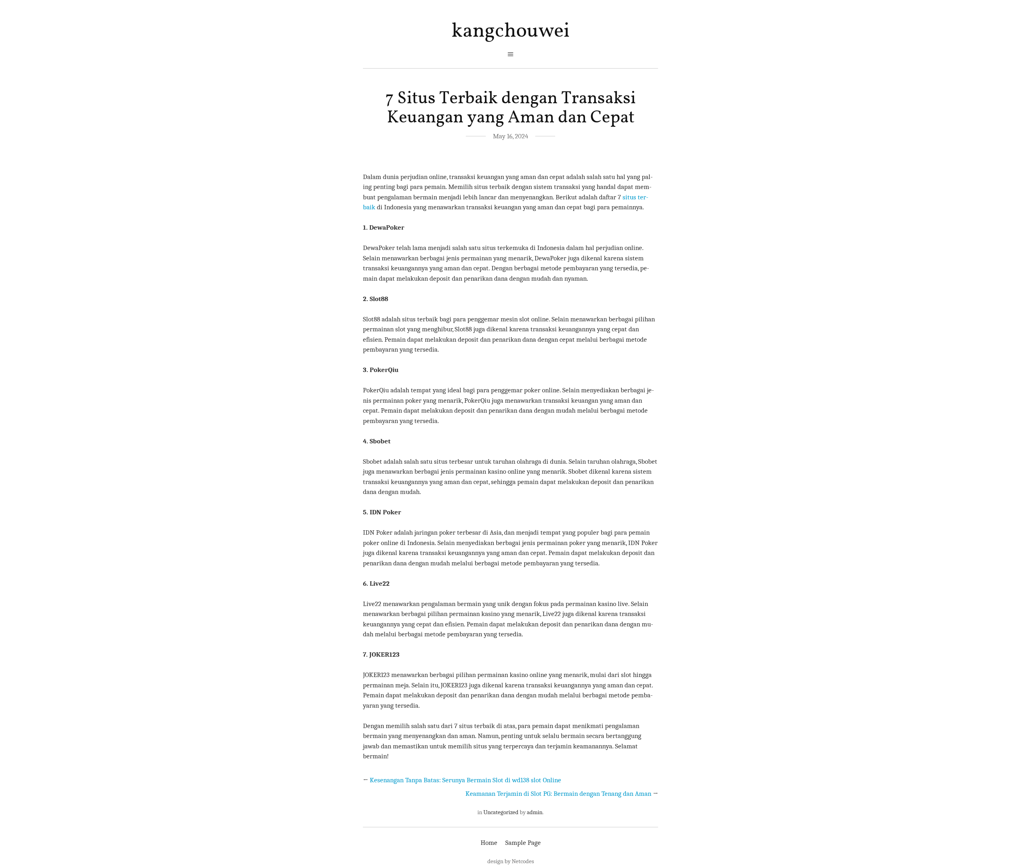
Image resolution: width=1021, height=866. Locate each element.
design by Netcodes (510, 861)
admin (534, 812)
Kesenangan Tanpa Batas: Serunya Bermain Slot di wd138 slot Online (465, 780)
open (510, 54)
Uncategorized (500, 812)
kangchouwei (510, 31)
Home (489, 842)
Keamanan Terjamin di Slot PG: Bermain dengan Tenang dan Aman (558, 793)
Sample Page (523, 842)
